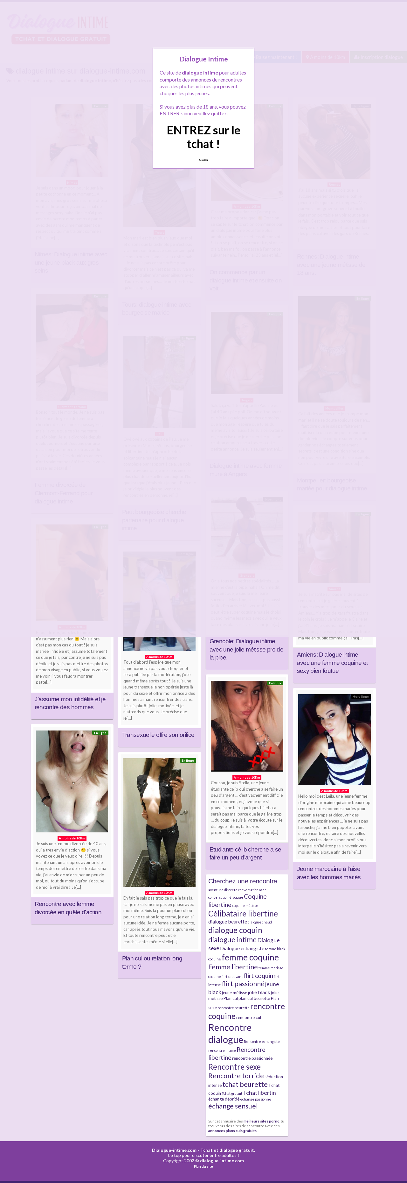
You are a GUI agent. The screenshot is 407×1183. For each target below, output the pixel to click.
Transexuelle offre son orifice (158, 734)
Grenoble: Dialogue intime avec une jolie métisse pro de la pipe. (246, 649)
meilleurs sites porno (261, 1121)
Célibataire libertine (243, 913)
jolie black (259, 992)
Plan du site (203, 1166)
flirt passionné (243, 984)
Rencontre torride (236, 1076)
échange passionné (255, 1099)
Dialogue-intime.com (174, 1150)
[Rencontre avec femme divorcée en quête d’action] (72, 783)
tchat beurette (245, 1084)
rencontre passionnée (252, 1058)
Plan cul (230, 998)
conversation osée (252, 890)
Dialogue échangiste (242, 948)
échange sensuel (233, 1106)
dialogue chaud (260, 922)
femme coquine (250, 957)
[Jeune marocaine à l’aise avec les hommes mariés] (334, 741)
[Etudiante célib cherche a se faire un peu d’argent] (247, 728)
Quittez (203, 159)
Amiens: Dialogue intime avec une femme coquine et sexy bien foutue (332, 662)
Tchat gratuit (232, 1093)
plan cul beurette (254, 998)
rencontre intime (222, 1050)
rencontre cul (248, 1017)
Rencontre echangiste (262, 1041)
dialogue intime (232, 939)
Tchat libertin (259, 1092)
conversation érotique (225, 897)
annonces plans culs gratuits (232, 1130)
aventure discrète (223, 890)
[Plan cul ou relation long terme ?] (159, 824)
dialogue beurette (227, 921)
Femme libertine (233, 967)
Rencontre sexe (234, 1066)
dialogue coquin (235, 930)
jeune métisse (234, 992)
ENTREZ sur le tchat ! (203, 137)
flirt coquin (258, 975)
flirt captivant (232, 976)
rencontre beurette (233, 1008)
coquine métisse (245, 905)
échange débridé (223, 1098)
